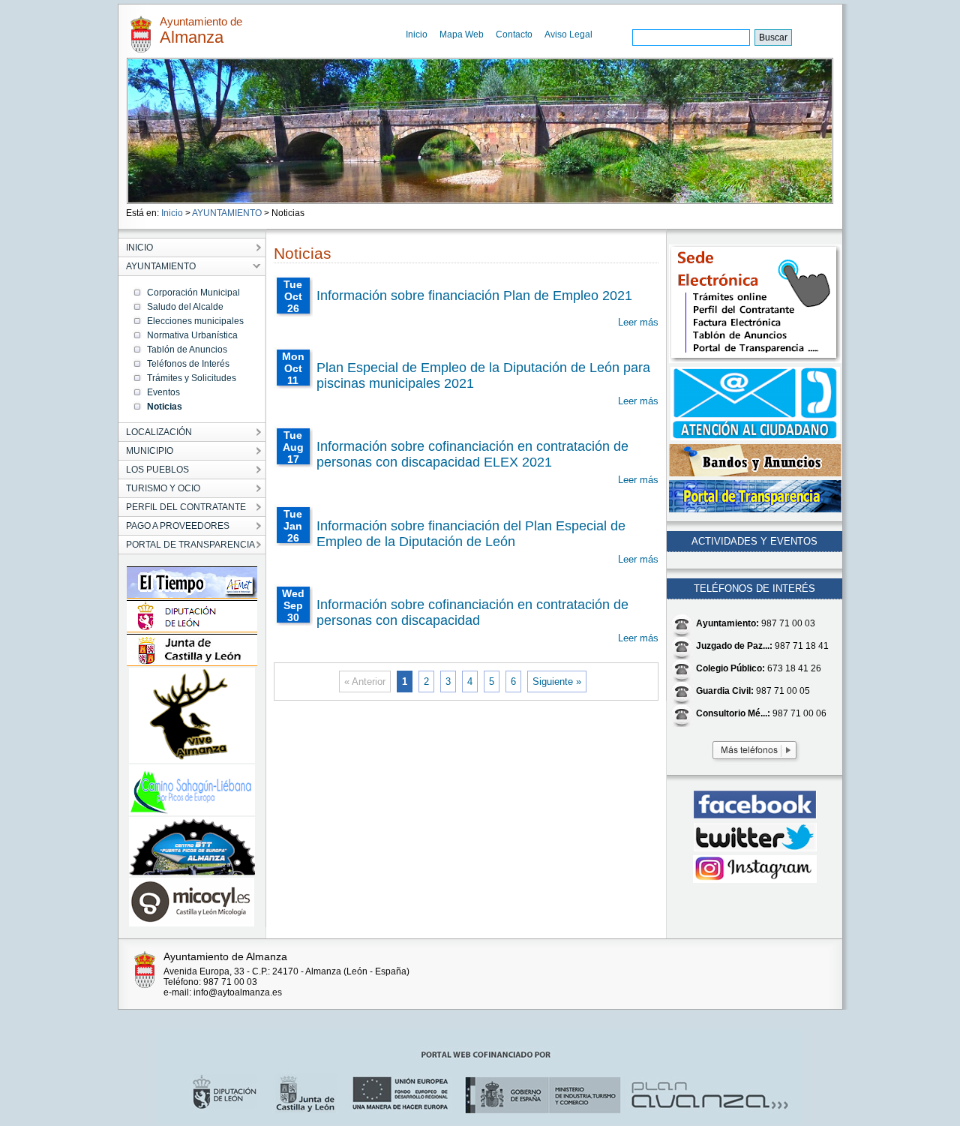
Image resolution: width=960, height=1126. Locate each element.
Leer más (638, 322)
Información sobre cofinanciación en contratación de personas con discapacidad (472, 612)
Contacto (514, 34)
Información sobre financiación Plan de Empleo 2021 (474, 295)
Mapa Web (462, 34)
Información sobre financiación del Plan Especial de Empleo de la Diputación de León (471, 533)
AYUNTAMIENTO (227, 213)
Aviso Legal (568, 34)
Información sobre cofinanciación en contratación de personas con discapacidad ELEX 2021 (472, 454)
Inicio (417, 34)
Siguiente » (556, 681)
